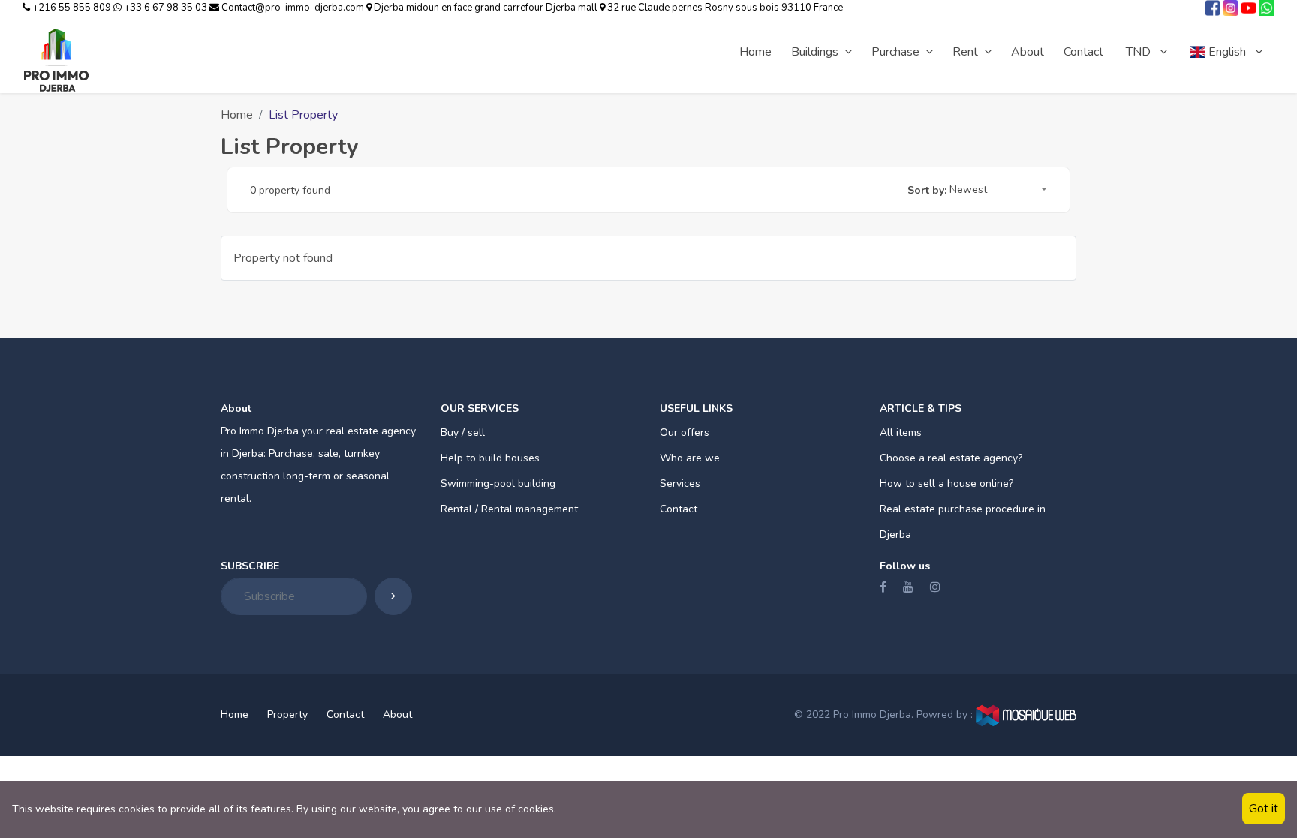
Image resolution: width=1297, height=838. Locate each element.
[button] (998, 190)
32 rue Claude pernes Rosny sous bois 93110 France (724, 7)
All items (901, 432)
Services (680, 483)
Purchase (895, 52)
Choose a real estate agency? (951, 458)
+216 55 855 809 (71, 7)
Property (287, 714)
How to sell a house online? (946, 483)
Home (755, 52)
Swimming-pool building (498, 483)
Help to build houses (490, 458)
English (1227, 52)
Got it (1263, 808)
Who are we (690, 458)
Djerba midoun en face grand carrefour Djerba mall (486, 7)
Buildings (814, 52)
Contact (1083, 52)
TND (1140, 52)
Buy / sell (463, 432)
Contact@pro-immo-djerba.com (292, 7)
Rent (965, 52)
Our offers (684, 432)
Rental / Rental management (509, 509)
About (1027, 52)
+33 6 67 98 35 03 (165, 7)
